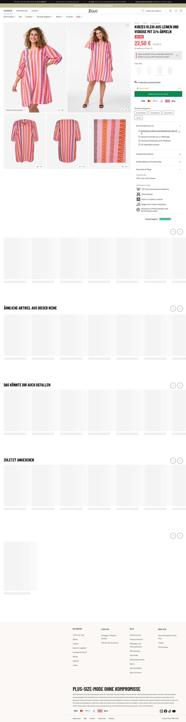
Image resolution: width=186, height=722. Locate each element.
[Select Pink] (159, 71)
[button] (177, 55)
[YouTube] (173, 711)
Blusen (75, 639)
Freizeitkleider (155, 113)
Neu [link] (20, 17)
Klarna (132, 664)
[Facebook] (165, 711)
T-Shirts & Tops (78, 635)
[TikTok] (169, 711)
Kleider (145, 23)
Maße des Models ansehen (14, 110)
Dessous (76, 661)
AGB (85, 718)
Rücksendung (135, 651)
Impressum (102, 718)
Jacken (75, 644)
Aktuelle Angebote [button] (44, 17)
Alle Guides (134, 655)
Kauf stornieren (136, 672)
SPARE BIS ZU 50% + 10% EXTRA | (93, 6)
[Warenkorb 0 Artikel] (180, 10)
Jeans (75, 665)
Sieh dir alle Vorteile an (110, 643)
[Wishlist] (127, 25)
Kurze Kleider (168, 113)
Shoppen (8, 11)
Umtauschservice (136, 639)
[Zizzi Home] (93, 10)
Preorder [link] (69, 17)
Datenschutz (77, 718)
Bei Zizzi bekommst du (145, 126)
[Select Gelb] (139, 71)
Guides (35, 11)
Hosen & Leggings (79, 648)
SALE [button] (78, 17)
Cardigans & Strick (80, 652)
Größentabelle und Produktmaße (148, 161)
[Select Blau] (149, 71)
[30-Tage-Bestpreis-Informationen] (151, 48)
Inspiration (21, 11)
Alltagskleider (155, 23)
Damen (137, 23)
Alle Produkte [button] (9, 17)
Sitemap (111, 718)
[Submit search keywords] (143, 10)
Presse (160, 643)
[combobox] (153, 11)
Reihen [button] (58, 17)
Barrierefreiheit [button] (136, 668)
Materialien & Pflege (143, 169)
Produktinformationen (144, 154)
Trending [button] (28, 17)
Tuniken (138, 118)
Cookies (92, 718)
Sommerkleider (141, 113)
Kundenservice (135, 635)
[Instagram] (161, 711)
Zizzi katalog (163, 647)
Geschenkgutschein (137, 659)
